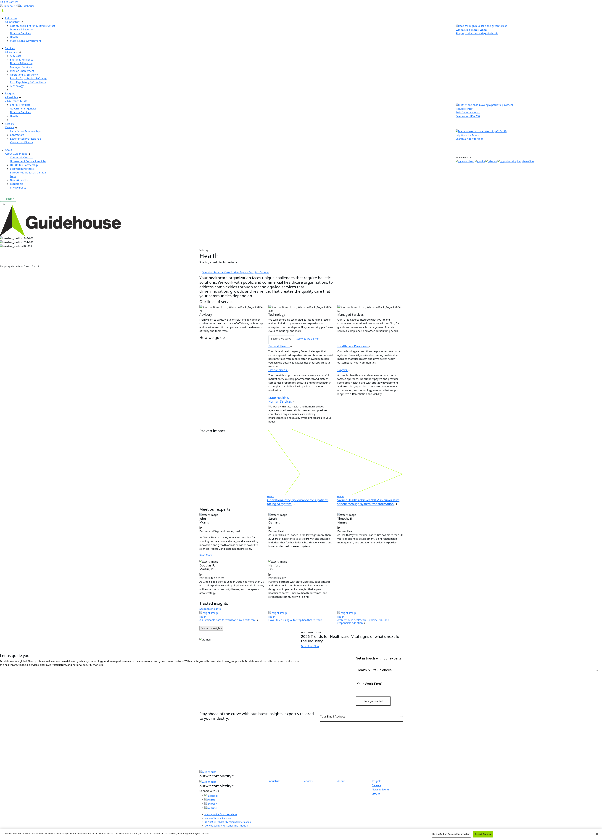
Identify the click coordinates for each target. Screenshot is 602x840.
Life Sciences (278, 370)
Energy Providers (20, 104)
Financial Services (20, 33)
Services (219, 272)
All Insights (11, 97)
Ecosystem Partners (22, 168)
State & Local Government (25, 41)
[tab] (281, 339)
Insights (254, 272)
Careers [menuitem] (9, 123)
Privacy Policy (18, 187)
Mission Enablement (22, 71)
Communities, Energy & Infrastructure (32, 25)
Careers (9, 127)
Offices (376, 794)
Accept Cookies (483, 834)
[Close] (597, 834)
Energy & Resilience (21, 59)
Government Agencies (23, 108)
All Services (11, 52)
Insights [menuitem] (10, 93)
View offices (528, 161)
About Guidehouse (16, 153)
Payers (342, 370)
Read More (205, 555)
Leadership (16, 184)
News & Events (19, 180)
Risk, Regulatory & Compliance (28, 82)
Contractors (17, 135)
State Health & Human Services (280, 400)
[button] (301, 203)
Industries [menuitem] (11, 18)
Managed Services (21, 67)
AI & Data (15, 56)
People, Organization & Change (28, 78)
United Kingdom (512, 161)
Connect (264, 272)
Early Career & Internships (25, 131)
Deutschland (467, 161)
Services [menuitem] (10, 48)
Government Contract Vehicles (28, 161)
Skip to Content (9, 2)
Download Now (310, 646)
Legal (13, 176)
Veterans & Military (21, 142)
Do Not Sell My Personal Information (226, 825)
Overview (208, 272)
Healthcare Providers (353, 346)
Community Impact (21, 157)
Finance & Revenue (21, 63)
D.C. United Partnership (24, 165)
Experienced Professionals (25, 138)
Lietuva (493, 161)
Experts (244, 272)
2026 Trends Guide (16, 101)
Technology (17, 86)
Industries (274, 781)
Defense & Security (21, 29)
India (482, 161)
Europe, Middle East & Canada (28, 172)
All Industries (13, 22)
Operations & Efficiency (24, 74)
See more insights (211, 628)
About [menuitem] (8, 150)
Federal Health (279, 346)
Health (14, 37)
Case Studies (232, 272)
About (341, 781)
